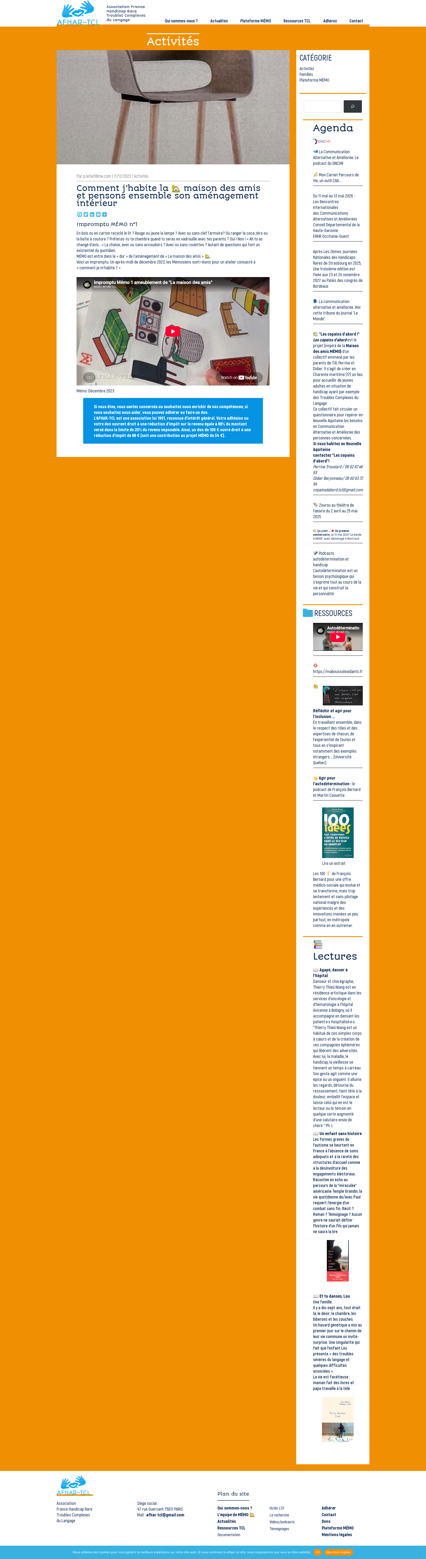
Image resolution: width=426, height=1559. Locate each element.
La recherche (279, 1514)
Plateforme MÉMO (255, 20)
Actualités (219, 20)
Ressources (333, 613)
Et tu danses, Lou (335, 1296)
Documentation (228, 1534)
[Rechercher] (353, 106)
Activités (307, 68)
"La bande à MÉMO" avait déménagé (337, 536)
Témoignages (279, 1528)
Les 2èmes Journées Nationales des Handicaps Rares (335, 257)
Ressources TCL (297, 20)
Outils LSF (277, 1508)
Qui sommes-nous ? (181, 20)
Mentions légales (337, 1534)
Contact (356, 20)
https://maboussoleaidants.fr (338, 671)
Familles (306, 74)
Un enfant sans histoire (341, 1133)
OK (318, 1552)
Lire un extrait (333, 863)
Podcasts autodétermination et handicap (331, 558)
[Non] (420, 1552)
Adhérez (330, 20)
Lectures (335, 956)
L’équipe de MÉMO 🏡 (236, 1514)
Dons (326, 1521)
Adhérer (329, 1507)
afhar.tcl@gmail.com (165, 1514)
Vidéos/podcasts (282, 1521)
